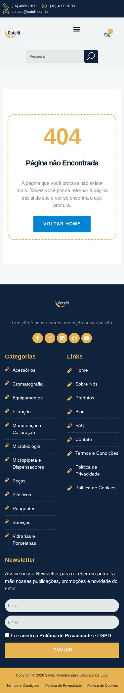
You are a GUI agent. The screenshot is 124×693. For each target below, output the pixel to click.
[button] (76, 29)
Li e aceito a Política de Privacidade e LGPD (61, 635)
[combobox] (55, 56)
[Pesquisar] (91, 56)
